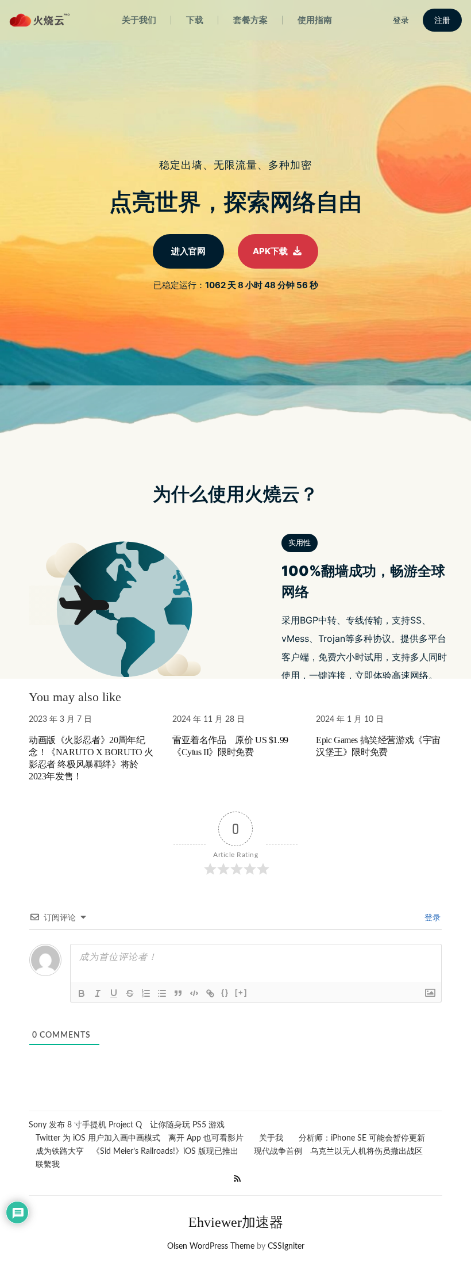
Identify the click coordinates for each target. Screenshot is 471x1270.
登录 (431, 918)
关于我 (271, 1138)
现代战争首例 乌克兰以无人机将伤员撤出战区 (338, 1151)
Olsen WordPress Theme (210, 1246)
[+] (241, 992)
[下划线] (114, 993)
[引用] (178, 993)
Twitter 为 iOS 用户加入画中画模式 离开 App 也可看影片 (140, 1138)
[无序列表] (162, 993)
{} (225, 992)
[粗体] (82, 993)
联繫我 (48, 1165)
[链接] (210, 993)
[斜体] (98, 993)
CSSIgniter (286, 1246)
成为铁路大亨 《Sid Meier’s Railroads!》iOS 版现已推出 (137, 1151)
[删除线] (130, 993)
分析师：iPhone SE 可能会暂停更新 (362, 1138)
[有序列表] (146, 993)
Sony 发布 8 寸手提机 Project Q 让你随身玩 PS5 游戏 (127, 1125)
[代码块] (194, 993)
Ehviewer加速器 (235, 1222)
